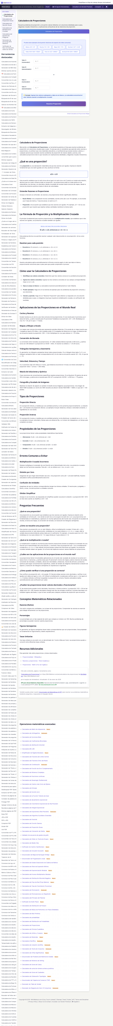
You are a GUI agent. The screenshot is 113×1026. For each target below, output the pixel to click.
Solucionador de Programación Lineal (33, 858)
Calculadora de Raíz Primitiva (31, 913)
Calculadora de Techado (9, 648)
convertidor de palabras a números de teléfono (9, 495)
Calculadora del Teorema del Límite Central (35, 757)
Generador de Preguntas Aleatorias (9, 746)
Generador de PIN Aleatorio (9, 384)
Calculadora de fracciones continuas (33, 776)
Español (76, 1001)
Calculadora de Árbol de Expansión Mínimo (35, 866)
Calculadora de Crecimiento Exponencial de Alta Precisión (40, 804)
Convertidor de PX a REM (9, 835)
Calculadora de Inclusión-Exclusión (33, 851)
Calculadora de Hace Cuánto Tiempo (9, 528)
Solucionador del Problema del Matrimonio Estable (37, 957)
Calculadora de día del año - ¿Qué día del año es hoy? (9, 64)
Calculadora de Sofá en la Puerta (9, 1014)
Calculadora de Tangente (9, 553)
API (73, 999)
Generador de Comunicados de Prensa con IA (9, 759)
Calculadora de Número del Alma (9, 215)
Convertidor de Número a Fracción (9, 559)
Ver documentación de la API (48, 685)
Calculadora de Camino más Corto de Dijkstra (36, 784)
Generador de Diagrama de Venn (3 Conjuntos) (36, 988)
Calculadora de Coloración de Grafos (33, 831)
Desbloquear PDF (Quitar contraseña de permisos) (9, 789)
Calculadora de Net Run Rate (9, 958)
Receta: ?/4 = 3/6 (45, 47)
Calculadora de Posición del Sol (9, 341)
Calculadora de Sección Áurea (7, 24)
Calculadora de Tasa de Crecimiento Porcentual (37, 886)
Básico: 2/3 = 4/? (30, 47)
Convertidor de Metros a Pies (9, 670)
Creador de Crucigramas (9, 479)
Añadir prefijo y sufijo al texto (9, 596)
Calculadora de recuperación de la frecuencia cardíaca (9, 968)
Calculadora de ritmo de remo (9, 974)
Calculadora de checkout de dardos (9, 949)
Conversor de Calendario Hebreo (9, 550)
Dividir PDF (5, 826)
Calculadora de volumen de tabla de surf (9, 921)
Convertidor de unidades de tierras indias (9, 842)
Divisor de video (6, 316)
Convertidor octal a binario (9, 381)
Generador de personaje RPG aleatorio (7, 41)
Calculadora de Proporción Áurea (32, 827)
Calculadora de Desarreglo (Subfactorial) (34, 780)
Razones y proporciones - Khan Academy (35, 661)
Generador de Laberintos (9, 482)
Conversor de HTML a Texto (9, 581)
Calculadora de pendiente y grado (9, 289)
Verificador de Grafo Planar (30, 902)
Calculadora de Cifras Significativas (33, 953)
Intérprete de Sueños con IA (9, 749)
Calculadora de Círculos (9, 295)
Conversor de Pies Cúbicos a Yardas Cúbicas (9, 875)
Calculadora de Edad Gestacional (9, 178)
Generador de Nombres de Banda (9, 691)
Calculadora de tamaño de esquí (9, 940)
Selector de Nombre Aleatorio (9, 104)
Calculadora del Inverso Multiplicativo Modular (36, 874)
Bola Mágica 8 (6, 150)
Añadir (48, 7)
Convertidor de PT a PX (9, 832)
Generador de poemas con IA (9, 851)
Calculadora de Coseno (9, 565)
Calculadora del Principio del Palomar (33, 898)
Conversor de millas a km (9, 906)
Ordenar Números (7, 206)
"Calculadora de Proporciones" (30, 674)
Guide (69, 999)
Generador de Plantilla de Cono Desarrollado (9, 433)
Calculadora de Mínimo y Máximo (9, 458)
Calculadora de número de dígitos (9, 430)
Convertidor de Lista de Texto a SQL (9, 624)
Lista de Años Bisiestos (9, 286)
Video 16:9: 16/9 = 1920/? (33, 51)
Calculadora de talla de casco (9, 928)
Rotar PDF (5, 814)
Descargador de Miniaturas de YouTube (9, 129)
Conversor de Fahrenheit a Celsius (9, 912)
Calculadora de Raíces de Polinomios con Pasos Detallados (40, 909)
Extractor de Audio (7, 372)
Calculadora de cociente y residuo (9, 147)
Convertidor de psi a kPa (9, 175)
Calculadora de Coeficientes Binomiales (34, 741)
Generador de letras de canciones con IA (9, 848)
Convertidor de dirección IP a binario (9, 402)
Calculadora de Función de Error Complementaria (37, 768)
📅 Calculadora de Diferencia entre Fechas (9, 107)
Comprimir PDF (6, 823)
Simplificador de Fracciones (9, 531)
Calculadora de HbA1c (8, 120)
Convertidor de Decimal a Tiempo (9, 187)
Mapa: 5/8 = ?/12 (58, 47)
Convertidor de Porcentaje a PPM (9, 193)
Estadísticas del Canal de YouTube (9, 246)
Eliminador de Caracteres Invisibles (9, 630)
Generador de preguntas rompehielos (9, 737)
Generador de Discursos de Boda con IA (9, 756)
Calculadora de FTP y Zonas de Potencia (9, 980)
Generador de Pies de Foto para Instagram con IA (9, 771)
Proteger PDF (6, 802)
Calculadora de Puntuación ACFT (9, 986)
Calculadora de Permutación (30, 890)
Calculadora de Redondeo (30, 937)
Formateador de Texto (8, 233)
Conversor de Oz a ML (8, 885)
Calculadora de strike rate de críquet (9, 955)
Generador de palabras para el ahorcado (9, 728)
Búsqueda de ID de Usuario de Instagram (9, 101)
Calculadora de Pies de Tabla (9, 584)
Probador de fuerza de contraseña (9, 418)
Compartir (98, 7)
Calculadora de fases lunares (9, 525)
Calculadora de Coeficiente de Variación (9, 224)
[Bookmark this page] (106, 7)
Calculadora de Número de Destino (9, 323)
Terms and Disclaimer (82, 999)
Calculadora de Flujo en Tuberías (9, 657)
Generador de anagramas (9, 611)
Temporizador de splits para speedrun (9, 943)
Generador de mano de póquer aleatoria (9, 639)
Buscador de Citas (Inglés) (9, 230)
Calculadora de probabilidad (30, 917)
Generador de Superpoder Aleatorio (9, 236)
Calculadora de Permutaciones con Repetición (36, 894)
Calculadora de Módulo (9, 252)
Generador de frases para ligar (9, 713)
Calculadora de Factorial (29, 819)
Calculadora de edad (8, 464)
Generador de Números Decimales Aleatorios (9, 298)
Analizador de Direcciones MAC (9, 602)
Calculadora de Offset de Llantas (9, 992)
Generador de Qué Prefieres (9, 743)
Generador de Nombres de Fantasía (9, 694)
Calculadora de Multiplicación (9, 412)
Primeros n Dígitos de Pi (9, 240)
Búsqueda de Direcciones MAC (9, 132)
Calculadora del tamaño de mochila (9, 918)
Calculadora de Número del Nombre (9, 123)
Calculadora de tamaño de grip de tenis (9, 925)
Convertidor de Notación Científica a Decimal (9, 366)
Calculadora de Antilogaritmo (31, 733)
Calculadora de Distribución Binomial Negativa (36, 878)
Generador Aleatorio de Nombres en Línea (9, 593)
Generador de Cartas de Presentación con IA (9, 780)
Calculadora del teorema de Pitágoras (7, 35)
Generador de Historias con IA (9, 854)
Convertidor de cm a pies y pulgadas (9, 80)
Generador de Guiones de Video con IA (9, 765)
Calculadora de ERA (8, 605)
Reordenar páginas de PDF (9, 808)
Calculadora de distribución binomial (33, 745)
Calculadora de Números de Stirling (33, 960)
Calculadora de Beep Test (9, 983)
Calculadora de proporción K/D (9, 961)
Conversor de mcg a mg (9, 845)
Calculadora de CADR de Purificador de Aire (9, 1020)
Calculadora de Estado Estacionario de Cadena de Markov (40, 862)
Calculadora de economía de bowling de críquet (9, 952)
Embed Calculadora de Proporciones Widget (78, 113)
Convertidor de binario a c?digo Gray (9, 491)
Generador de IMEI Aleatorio (9, 68)
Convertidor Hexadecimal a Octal (9, 562)
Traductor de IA (6, 857)
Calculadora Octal (7, 184)
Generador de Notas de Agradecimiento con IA (9, 753)
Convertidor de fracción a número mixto (9, 267)
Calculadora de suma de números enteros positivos (38, 968)
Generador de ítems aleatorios (9, 617)
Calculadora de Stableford (9, 946)
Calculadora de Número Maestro (9, 166)
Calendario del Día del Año (9, 95)
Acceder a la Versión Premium (61, 1001)
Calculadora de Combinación (31, 764)
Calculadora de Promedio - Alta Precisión (9, 141)
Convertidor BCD (7, 270)
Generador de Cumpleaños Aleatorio (9, 332)
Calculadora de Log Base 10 (9, 347)
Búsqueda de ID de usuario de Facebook (9, 98)
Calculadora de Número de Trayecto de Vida (9, 249)
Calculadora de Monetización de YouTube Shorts (9, 476)
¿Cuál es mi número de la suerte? (9, 181)
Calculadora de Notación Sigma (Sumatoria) (9, 547)
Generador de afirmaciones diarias (9, 706)
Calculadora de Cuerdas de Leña (9, 1017)
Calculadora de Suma (8, 111)
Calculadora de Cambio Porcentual (9, 378)
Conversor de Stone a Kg (9, 900)
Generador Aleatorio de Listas (9, 169)
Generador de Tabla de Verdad (31, 984)
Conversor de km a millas (9, 909)
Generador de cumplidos (9, 710)
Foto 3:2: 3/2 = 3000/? (51, 51)
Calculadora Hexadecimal (9, 135)
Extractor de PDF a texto (9, 792)
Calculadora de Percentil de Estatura (9, 273)
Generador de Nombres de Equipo (9, 682)
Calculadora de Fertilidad (9, 498)
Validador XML (6, 424)
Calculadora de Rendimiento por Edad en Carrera (9, 977)
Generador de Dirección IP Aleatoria (9, 522)
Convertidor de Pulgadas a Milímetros (9, 903)
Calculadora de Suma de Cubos (32, 964)
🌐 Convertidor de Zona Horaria (9, 359)
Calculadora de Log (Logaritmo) (9, 667)
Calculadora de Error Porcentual (9, 335)
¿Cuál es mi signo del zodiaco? (9, 221)
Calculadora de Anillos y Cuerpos (32, 933)
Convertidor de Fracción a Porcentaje (9, 513)
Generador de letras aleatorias (9, 338)
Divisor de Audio (7, 218)
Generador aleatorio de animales (9, 390)
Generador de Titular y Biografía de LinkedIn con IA (9, 774)
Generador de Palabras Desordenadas (9, 200)
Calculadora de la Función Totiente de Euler (35, 796)
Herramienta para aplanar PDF (9, 786)
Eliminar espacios (7, 160)
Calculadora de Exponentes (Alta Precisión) (35, 811)
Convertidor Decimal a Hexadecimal (9, 571)
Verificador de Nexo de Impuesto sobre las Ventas (8, 47)
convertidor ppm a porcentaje (9, 157)
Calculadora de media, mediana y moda (9, 461)
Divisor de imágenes (8, 203)
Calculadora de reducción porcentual (9, 283)
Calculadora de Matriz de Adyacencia (33, 729)
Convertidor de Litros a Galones (9, 894)
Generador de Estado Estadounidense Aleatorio (9, 415)
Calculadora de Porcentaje (9, 645)
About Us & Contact (45, 1001)
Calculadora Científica (29, 941)
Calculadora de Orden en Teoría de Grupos (35, 839)
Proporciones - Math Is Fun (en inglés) (34, 665)
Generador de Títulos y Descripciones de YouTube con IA (9, 768)
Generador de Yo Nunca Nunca (9, 740)
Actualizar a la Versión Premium (82, 7)
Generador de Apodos (8, 685)
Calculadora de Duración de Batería (9, 439)
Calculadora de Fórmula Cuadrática (33, 929)
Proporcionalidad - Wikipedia (31, 657)
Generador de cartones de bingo (9, 227)
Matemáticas (6, 7)
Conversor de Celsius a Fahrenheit (9, 915)
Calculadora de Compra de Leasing (9, 1001)
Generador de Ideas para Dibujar (9, 700)
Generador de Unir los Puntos (9, 541)
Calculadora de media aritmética (9, 577)
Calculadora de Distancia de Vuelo (9, 642)
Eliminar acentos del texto (9, 71)
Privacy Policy (33, 1001)
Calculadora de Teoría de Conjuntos (33, 949)
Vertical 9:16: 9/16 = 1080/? (70, 51)
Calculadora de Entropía (29, 788)
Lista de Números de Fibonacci (9, 516)
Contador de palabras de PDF (9, 799)
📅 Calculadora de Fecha (9, 74)
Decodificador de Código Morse (9, 362)
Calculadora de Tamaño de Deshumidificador (9, 1023)
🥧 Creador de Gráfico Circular (9, 627)
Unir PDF (4, 829)
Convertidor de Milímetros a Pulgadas (9, 421)
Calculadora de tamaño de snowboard (9, 937)
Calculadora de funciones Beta (31, 737)
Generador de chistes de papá (9, 716)
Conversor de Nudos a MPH (9, 869)
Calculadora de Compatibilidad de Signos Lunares (9, 442)
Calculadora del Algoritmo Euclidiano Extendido (36, 815)
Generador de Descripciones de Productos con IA (9, 762)
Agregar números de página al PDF (9, 805)
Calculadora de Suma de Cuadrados (33, 972)
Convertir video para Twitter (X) (9, 676)
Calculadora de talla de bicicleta (9, 510)
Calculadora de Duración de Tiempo (9, 138)
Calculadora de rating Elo (9, 964)
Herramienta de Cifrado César (9, 485)
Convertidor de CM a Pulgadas (9, 501)
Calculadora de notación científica (32, 945)
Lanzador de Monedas (8, 326)
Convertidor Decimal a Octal (9, 369)
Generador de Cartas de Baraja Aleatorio (9, 197)
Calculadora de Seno (8, 467)
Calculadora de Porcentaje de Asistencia (9, 636)
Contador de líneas (7, 276)
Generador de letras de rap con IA (9, 783)
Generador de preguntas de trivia (9, 725)
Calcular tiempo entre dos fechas (9, 350)
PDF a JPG (5, 820)
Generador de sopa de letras (9, 144)
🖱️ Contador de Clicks (8, 172)
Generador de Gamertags (9, 679)
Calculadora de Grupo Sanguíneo (9, 396)
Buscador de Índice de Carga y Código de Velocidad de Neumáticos (9, 995)
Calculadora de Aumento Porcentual (9, 375)
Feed (64, 999)
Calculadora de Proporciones (31, 925)
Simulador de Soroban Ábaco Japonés (9, 313)
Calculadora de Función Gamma (32, 823)
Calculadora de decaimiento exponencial (34, 800)
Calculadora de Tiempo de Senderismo (9, 971)
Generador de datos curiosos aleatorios (9, 722)
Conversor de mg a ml (8, 863)
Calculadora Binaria (7, 405)
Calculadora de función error (31, 792)
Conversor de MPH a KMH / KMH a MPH (9, 866)
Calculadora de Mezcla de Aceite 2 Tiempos (9, 1007)
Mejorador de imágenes (9, 544)
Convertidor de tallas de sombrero (9, 934)
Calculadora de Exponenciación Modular (34, 870)
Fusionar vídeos (6, 673)
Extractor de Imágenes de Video (9, 126)
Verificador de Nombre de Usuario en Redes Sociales (9, 307)
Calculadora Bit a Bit (28, 749)
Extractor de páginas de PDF (9, 796)
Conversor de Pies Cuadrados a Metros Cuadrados (9, 878)
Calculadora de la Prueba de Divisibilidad (9, 660)
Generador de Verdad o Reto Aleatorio (9, 473)
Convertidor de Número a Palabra (9, 280)
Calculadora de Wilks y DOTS (9, 989)
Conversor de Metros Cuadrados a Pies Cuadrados (9, 882)
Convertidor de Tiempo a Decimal (9, 261)
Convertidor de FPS (8, 264)
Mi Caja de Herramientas (61, 7)
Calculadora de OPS (8, 534)
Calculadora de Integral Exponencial (33, 808)
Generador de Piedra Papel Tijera (9, 470)
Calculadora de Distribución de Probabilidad (35, 921)
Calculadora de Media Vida (30, 843)
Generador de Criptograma (9, 599)
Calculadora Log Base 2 (9, 587)
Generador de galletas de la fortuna (9, 697)
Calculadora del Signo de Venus (9, 89)
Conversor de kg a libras (9, 556)
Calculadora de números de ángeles (9, 507)
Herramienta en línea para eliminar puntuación (9, 310)
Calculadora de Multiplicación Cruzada (7, 29)
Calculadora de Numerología (9, 117)
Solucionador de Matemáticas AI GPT (50, 692)
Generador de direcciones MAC (9, 633)
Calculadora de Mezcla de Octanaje (9, 1004)
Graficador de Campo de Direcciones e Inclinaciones (9, 427)
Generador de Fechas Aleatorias (9, 455)
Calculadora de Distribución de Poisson (34, 906)
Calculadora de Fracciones (9, 393)
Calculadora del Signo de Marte (9, 344)
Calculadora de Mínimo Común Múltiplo (9, 504)
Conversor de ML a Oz (8, 888)
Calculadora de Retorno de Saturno (9, 568)
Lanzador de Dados (7, 452)
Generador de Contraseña (9, 190)
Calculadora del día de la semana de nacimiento (9, 387)
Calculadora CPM (7, 319)
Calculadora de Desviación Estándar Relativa (9, 114)
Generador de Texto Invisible (9, 538)
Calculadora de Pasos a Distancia (9, 651)
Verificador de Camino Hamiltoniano (33, 847)
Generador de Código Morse (9, 163)
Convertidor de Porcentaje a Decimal (9, 590)
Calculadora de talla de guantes (9, 931)
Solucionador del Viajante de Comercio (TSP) (36, 980)
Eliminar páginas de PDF (9, 811)
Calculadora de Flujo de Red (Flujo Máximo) (35, 882)
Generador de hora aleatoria (9, 409)
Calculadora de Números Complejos (33, 772)
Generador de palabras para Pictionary (9, 731)
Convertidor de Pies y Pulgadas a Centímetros (9, 83)
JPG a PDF (5, 817)
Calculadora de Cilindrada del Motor (9, 1011)
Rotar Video (5, 399)
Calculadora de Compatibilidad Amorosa (9, 77)
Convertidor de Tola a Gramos (9, 839)
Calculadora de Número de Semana (9, 212)
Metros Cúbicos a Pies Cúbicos (9, 872)
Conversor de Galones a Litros (9, 891)
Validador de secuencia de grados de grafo (35, 835)
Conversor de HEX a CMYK (9, 614)
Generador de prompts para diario (9, 703)
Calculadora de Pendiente (9, 663)
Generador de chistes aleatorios (9, 719)
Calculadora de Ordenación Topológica (34, 976)
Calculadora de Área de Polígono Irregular (9, 304)
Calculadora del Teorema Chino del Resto (35, 760)
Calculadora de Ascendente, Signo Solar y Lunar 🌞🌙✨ (9, 61)
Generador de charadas (9, 734)
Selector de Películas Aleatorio (9, 86)
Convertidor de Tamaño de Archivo (9, 292)
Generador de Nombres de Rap (9, 688)
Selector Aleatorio (7, 209)
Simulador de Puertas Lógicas (9, 301)
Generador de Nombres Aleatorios (9, 243)
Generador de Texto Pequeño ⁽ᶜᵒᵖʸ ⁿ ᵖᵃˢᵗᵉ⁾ (9, 448)
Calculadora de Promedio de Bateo (9, 255)
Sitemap (59, 999)
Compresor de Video (8, 608)
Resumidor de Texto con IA (9, 860)
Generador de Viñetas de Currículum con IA (9, 777)
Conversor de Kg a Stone (9, 897)
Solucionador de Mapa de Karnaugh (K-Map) (35, 855)
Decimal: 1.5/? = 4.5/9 (74, 47)
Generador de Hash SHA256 (9, 445)
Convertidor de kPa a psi (9, 92)
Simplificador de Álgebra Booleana (32, 753)
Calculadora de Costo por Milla (9, 998)
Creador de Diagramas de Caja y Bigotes (9, 519)
